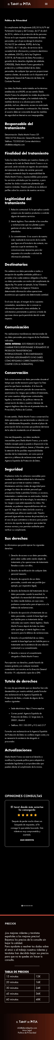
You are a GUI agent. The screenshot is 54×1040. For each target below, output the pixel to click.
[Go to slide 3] (26, 905)
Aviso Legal (27, 1030)
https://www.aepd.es (35, 708)
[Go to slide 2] (24, 905)
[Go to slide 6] (31, 905)
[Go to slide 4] (28, 905)
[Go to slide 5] (29, 905)
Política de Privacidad (27, 1033)
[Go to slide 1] (22, 905)
